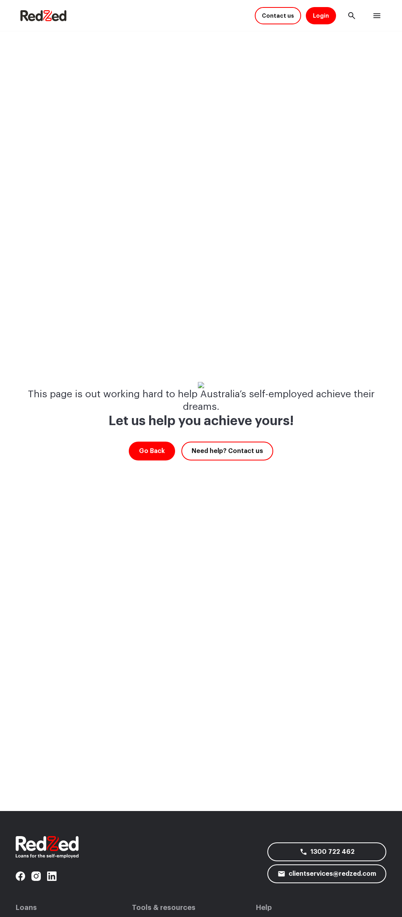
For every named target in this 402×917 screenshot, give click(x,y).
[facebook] (20, 876)
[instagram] (36, 876)
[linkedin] (52, 876)
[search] (351, 15)
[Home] (43, 15)
